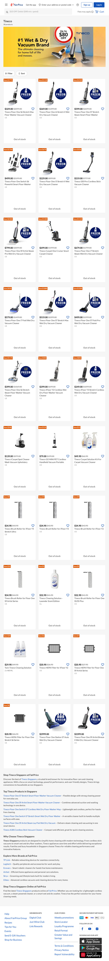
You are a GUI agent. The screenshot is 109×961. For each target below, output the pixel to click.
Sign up (87, 5)
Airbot (6, 872)
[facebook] (82, 930)
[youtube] (90, 930)
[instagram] (97, 930)
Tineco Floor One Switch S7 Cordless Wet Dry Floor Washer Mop (32, 809)
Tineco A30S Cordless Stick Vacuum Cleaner (22, 830)
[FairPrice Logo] (17, 5)
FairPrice (52, 891)
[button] (92, 12)
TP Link (6, 860)
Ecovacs (7, 868)
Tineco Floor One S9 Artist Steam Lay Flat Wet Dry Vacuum (29, 823)
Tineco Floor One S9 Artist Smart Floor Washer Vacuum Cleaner (31, 802)
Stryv (5, 876)
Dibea (6, 880)
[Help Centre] (77, 5)
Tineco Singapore (29, 779)
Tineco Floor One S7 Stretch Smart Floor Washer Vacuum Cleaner (32, 795)
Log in (99, 5)
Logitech (7, 864)
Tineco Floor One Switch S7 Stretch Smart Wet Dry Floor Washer (31, 816)
